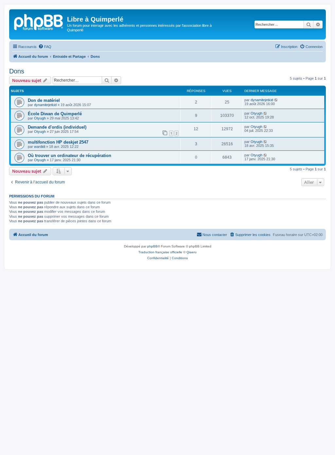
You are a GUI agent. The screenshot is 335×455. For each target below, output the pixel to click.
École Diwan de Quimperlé (55, 113)
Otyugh (40, 118)
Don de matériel (44, 100)
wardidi (39, 147)
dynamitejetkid (45, 105)
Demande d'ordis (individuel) (57, 127)
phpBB (152, 246)
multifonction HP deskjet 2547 (58, 142)
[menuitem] (44, 47)
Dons (16, 71)
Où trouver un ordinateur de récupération (69, 155)
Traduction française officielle (160, 252)
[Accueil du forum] (39, 21)
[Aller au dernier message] (276, 100)
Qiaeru (191, 252)
